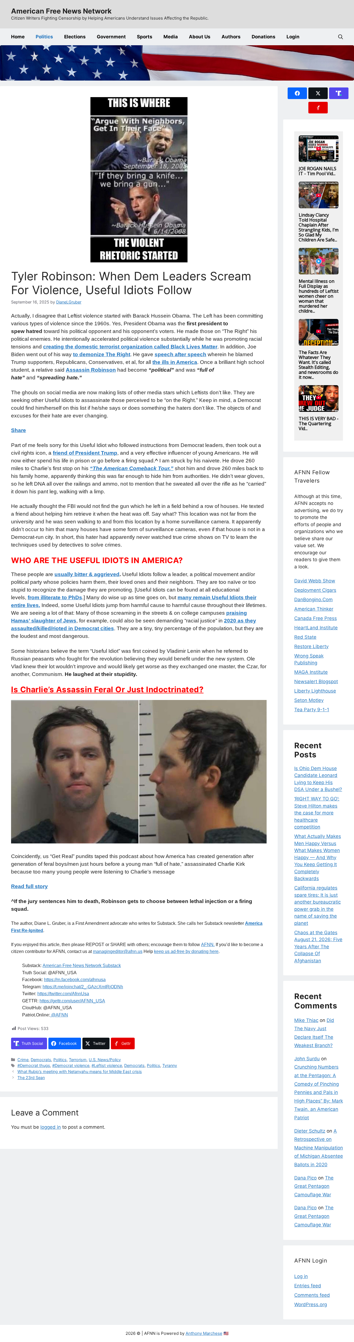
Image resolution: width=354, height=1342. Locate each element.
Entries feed (307, 1285)
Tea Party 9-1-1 (311, 709)
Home (18, 36)
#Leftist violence (107, 1065)
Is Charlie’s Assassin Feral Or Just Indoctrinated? (107, 689)
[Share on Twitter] (318, 93)
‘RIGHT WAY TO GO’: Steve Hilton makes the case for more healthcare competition (316, 813)
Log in (301, 1276)
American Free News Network (61, 11)
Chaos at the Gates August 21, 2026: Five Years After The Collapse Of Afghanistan (318, 946)
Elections (75, 36)
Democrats (41, 1059)
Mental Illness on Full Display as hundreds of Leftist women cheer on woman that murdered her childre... (319, 296)
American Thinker (313, 609)
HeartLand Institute (316, 627)
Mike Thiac (306, 1020)
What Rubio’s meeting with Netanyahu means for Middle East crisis (79, 1071)
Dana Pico (305, 1178)
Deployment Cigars (315, 590)
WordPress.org (310, 1304)
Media (170, 36)
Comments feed (312, 1295)
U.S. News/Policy (105, 1059)
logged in (50, 1127)
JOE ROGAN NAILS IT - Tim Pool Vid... (317, 171)
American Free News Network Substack (82, 965)
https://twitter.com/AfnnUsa (63, 993)
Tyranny (169, 1065)
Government (111, 36)
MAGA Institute (311, 672)
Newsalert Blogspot (316, 681)
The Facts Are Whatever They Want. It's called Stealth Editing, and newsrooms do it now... (318, 365)
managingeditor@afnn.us (117, 951)
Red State (305, 637)
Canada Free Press (315, 618)
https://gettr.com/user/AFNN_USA (72, 1000)
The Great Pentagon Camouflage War (314, 1186)
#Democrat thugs (33, 1065)
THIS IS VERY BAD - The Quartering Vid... (319, 423)
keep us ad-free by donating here (186, 951)
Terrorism (78, 1059)
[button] (340, 37)
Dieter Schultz (309, 1131)
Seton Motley (309, 700)
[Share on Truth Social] (338, 93)
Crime (22, 1059)
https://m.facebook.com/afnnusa (75, 979)
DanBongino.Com (313, 599)
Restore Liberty (311, 646)
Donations (263, 36)
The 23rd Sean (31, 1077)
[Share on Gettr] (318, 107)
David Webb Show (314, 581)
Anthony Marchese (204, 1333)
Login (293, 36)
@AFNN (59, 1015)
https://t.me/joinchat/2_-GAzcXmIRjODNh (83, 986)
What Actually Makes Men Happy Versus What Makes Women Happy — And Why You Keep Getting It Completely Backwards (317, 857)
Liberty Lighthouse (315, 691)
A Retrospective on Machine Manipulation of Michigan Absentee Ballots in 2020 (318, 1147)
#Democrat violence (70, 1065)
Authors (231, 36)
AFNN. (208, 944)
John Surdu (307, 1058)
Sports (144, 36)
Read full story (29, 886)
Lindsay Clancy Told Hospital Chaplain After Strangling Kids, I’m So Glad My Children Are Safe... (319, 227)
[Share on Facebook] (297, 93)
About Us (199, 36)
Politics (44, 36)
